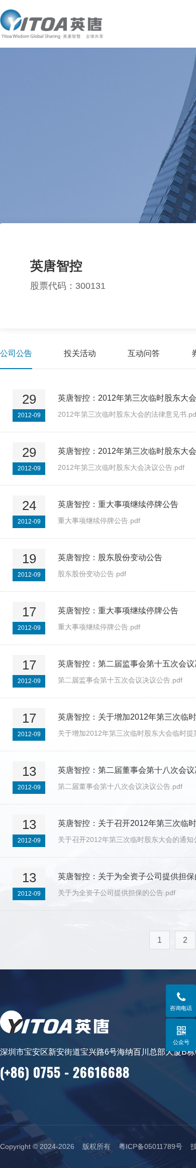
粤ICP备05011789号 (150, 1146)
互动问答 (144, 353)
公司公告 (16, 353)
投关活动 (80, 353)
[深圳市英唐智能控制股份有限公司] (64, 24)
